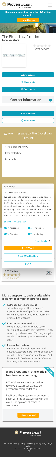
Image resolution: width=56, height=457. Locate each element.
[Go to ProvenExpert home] (17, 5)
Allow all (28, 248)
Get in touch (29, 89)
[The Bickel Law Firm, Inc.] (14, 55)
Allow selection (28, 255)
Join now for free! (28, 415)
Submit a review (28, 74)
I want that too (28, 20)
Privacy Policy (19, 221)
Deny (28, 263)
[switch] (30, 228)
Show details (41, 241)
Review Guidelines (10, 443)
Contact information (25, 99)
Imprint (7, 221)
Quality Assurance (26, 443)
